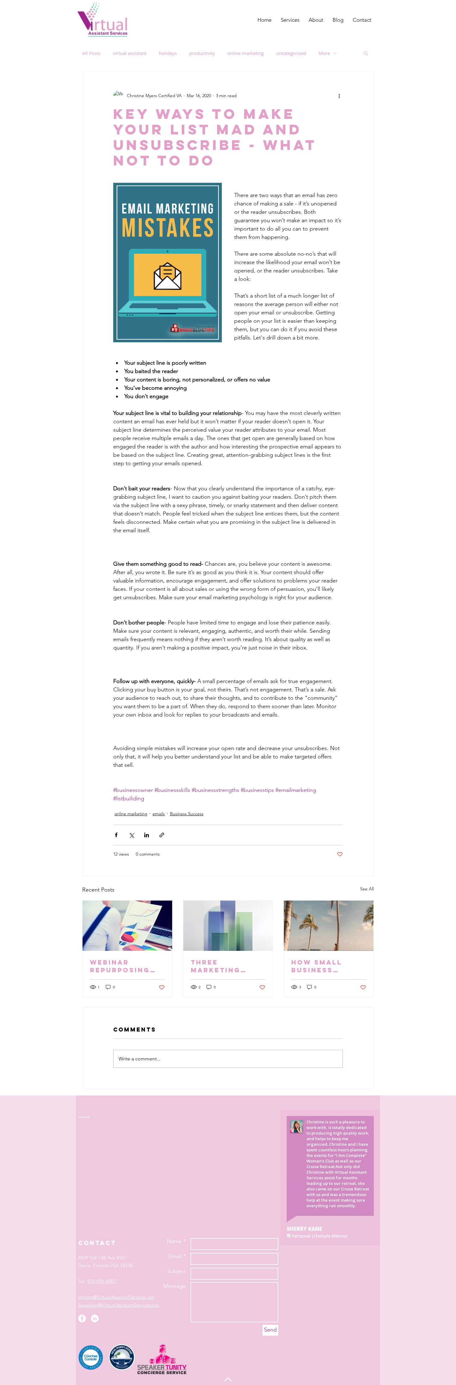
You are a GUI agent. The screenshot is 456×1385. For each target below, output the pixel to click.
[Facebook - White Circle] (82, 1318)
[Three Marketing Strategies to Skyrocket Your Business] (228, 926)
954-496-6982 (101, 1281)
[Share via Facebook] (116, 835)
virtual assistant (129, 53)
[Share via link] (162, 835)
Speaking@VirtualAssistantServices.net (118, 1305)
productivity (202, 53)
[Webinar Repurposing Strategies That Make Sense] (127, 926)
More (324, 53)
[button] (366, 53)
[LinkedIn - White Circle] (95, 1318)
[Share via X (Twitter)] (131, 835)
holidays (168, 53)
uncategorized (291, 53)
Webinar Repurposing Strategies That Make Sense (120, 966)
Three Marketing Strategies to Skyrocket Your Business (224, 966)
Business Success (186, 813)
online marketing (245, 53)
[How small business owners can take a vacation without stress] (328, 926)
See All (367, 889)
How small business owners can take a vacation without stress (328, 966)
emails (159, 813)
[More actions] (339, 95)
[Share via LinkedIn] (147, 835)
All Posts (91, 53)
